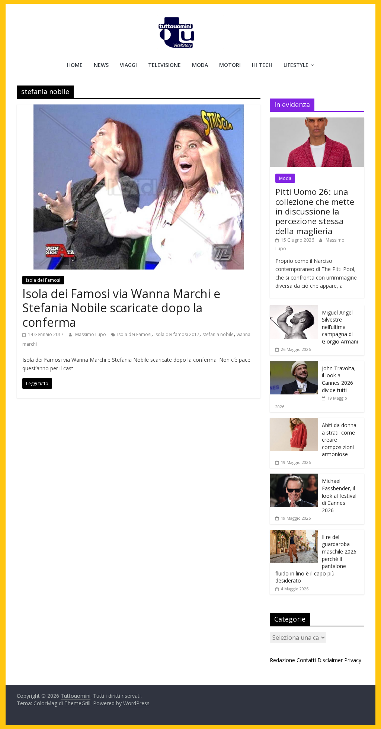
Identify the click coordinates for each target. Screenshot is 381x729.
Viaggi (128, 64)
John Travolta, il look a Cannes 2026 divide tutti (339, 379)
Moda (200, 64)
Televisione (164, 64)
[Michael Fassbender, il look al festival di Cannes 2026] (294, 477)
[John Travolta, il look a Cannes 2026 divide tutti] (294, 364)
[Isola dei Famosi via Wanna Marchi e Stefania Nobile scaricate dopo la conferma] (138, 109)
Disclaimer (330, 660)
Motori (230, 64)
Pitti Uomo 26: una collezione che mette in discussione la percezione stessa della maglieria (314, 211)
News (101, 64)
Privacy (352, 660)
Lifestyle (296, 64)
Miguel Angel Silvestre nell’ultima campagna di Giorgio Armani (340, 327)
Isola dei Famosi (43, 280)
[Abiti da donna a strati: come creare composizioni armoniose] (294, 421)
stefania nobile (218, 334)
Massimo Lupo (91, 334)
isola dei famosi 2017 (176, 334)
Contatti (306, 660)
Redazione (282, 660)
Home (75, 64)
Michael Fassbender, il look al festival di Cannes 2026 (339, 495)
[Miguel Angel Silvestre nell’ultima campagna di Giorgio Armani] (294, 309)
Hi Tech (262, 64)
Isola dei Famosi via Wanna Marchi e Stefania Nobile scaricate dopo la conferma (121, 308)
